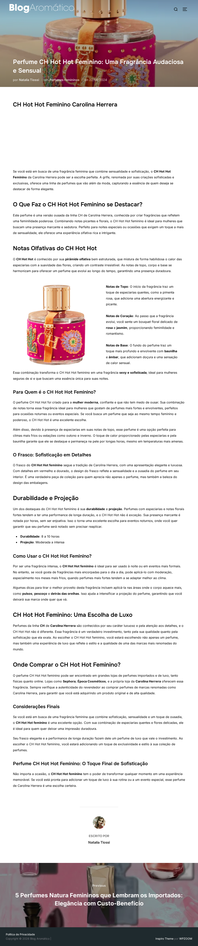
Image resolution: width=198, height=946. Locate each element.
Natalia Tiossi (29, 80)
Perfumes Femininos (64, 80)
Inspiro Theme (164, 938)
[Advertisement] (99, 139)
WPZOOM (185, 938)
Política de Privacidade (20, 934)
